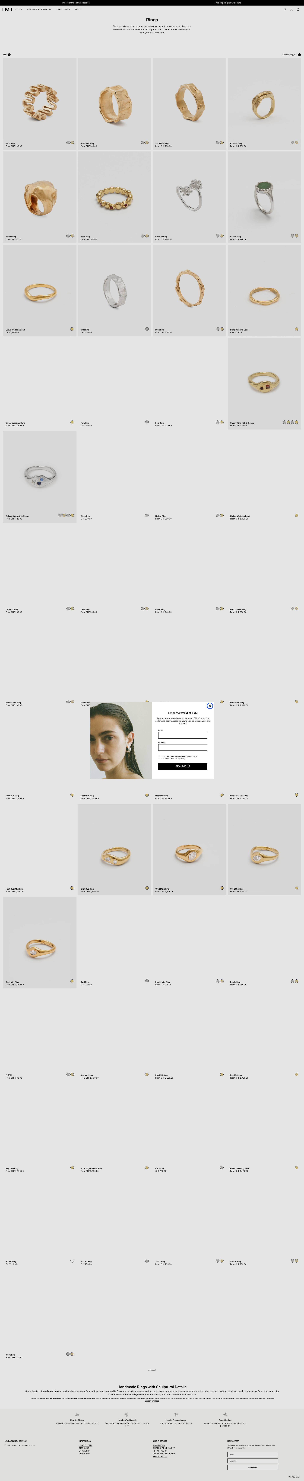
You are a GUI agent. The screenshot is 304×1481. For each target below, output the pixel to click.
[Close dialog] (209, 705)
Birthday (161, 742)
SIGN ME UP (182, 766)
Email (160, 730)
